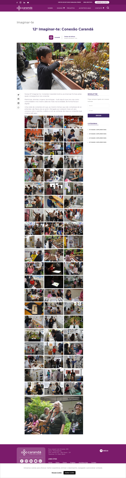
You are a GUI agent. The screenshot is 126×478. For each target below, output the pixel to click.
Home (50, 462)
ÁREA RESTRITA (87, 2)
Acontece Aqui (85, 8)
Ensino (60, 8)
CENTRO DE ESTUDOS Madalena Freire (69, 2)
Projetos (71, 8)
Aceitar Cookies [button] (69, 472)
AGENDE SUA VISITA (102, 2)
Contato (98, 8)
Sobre (50, 8)
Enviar (98, 115)
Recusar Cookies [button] (57, 472)
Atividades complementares (97, 129)
